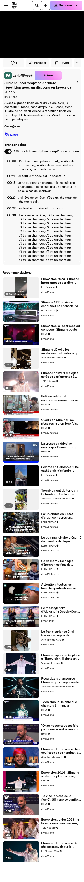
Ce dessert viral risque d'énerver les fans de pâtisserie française (57, 563)
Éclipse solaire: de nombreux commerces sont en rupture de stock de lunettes (61, 398)
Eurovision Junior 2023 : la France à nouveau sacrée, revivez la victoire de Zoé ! (60, 821)
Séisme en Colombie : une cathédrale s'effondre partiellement (60, 469)
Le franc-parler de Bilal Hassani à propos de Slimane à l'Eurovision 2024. (57, 633)
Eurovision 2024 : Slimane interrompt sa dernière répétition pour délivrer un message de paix (60, 281)
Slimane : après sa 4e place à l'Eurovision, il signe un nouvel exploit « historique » (60, 657)
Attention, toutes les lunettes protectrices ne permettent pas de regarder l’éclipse (61, 586)
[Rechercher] (36, 5)
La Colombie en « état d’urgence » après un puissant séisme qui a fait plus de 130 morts (59, 515)
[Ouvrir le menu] (6, 5)
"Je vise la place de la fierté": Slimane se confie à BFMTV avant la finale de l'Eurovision (60, 798)
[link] (18, 75)
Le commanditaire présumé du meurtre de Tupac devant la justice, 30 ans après (61, 539)
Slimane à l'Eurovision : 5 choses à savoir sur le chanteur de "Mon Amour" (59, 845)
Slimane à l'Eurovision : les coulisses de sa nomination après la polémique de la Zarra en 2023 (60, 751)
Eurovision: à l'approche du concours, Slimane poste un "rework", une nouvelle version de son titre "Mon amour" (61, 327)
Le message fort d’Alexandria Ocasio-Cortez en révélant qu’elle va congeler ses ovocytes (61, 609)
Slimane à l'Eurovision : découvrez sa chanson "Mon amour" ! (61, 304)
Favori (64, 63)
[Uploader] (45, 5)
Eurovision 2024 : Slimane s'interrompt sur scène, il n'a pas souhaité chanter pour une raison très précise (61, 774)
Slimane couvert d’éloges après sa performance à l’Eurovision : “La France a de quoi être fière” (60, 375)
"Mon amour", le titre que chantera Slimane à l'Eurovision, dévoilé (59, 703)
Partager (40, 63)
